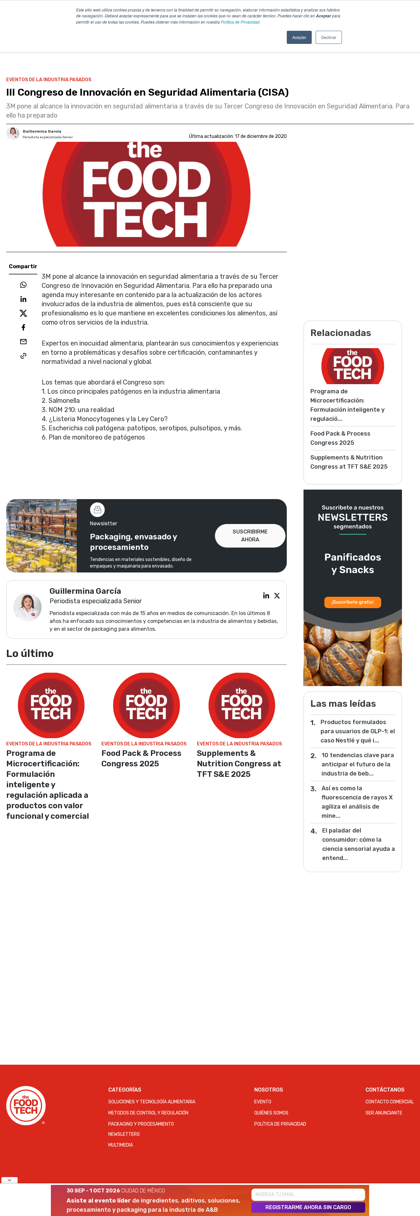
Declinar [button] (328, 37)
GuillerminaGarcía (42, 131)
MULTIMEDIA (120, 1145)
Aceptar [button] (299, 37)
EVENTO (262, 1102)
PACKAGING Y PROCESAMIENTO (141, 1124)
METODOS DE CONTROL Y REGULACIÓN (148, 1113)
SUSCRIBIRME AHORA (250, 536)
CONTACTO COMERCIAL (390, 1102)
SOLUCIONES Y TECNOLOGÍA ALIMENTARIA (151, 1102)
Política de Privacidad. (241, 22)
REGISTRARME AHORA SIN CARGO (308, 1207)
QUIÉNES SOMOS (271, 1113)
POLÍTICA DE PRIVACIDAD (280, 1124)
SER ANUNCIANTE (384, 1113)
